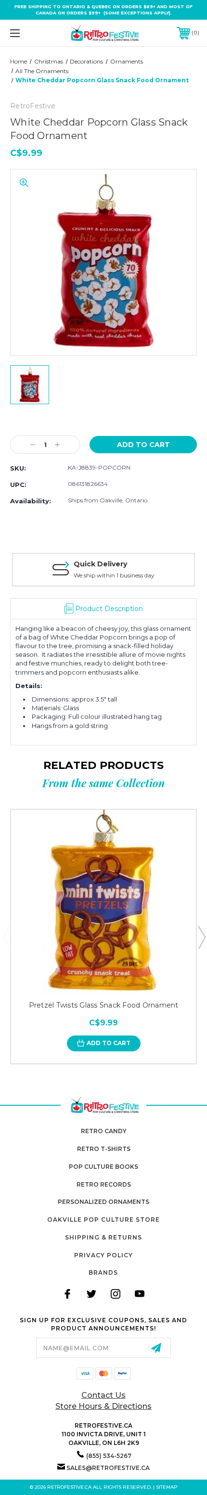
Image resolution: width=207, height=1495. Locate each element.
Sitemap (167, 1487)
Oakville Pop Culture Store (103, 1219)
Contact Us (103, 1395)
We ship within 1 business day (114, 575)
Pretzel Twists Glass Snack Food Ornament (104, 1005)
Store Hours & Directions (103, 1406)
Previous (6, 937)
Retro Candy (104, 1131)
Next (201, 937)
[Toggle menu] (29, 33)
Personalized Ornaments (103, 1201)
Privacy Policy (103, 1255)
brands (103, 1272)
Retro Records (104, 1184)
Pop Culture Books (103, 1166)
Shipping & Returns (103, 1237)
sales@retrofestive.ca (108, 1467)
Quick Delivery (100, 564)
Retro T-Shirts (103, 1148)
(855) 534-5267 (108, 1455)
